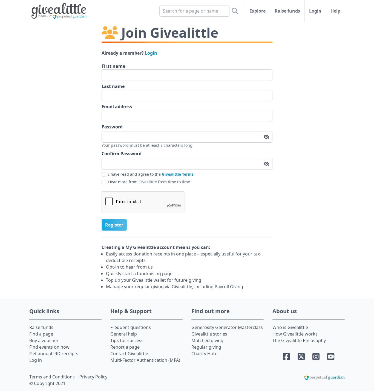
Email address (117, 107)
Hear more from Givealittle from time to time (149, 181)
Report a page (125, 347)
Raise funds (287, 11)
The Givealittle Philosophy (299, 340)
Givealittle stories (209, 334)
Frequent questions (130, 327)
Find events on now (49, 347)
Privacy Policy (93, 377)
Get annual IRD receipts (53, 354)
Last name (113, 86)
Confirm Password (122, 154)
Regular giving (206, 347)
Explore (257, 11)
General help (123, 334)
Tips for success (126, 340)
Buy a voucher (44, 340)
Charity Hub (203, 354)
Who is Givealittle (290, 327)
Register (114, 225)
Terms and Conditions (52, 377)
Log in (35, 360)
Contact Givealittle (129, 354)
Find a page (41, 334)
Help (335, 11)
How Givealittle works (295, 334)
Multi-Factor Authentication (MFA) (145, 360)
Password (112, 127)
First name (113, 66)
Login (315, 11)
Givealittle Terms (178, 174)
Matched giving (207, 340)
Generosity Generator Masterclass (227, 327)
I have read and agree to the (151, 174)
